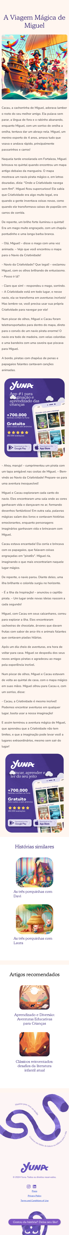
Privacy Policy (34, 1195)
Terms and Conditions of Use (35, 1200)
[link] (19, 447)
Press (34, 1191)
